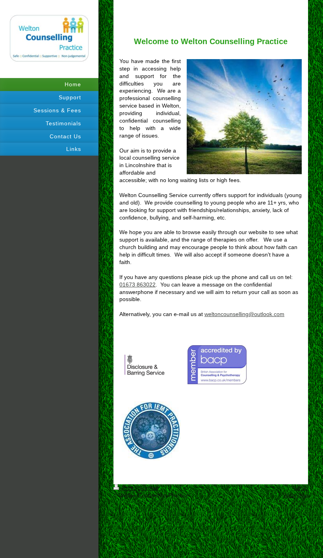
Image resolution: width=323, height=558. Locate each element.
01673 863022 (137, 284)
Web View (295, 495)
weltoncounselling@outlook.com (244, 314)
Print (128, 488)
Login (301, 488)
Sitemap (148, 488)
